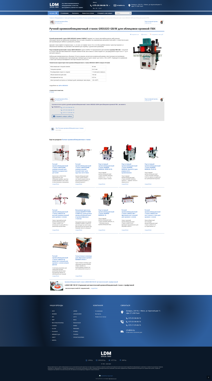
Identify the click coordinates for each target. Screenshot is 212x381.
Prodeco (75, 331)
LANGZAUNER (77, 314)
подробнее (55, 184)
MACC (75, 319)
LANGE (75, 311)
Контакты (75, 13)
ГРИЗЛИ (75, 334)
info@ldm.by (121, 5)
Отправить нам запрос (104, 13)
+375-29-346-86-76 (100, 5)
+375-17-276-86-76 (68, 112)
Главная (51, 18)
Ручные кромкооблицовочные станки (93, 18)
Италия (51, 92)
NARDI (75, 325)
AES (53, 317)
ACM (53, 311)
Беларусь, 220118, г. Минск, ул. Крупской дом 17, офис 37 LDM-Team (146, 5)
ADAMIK (54, 314)
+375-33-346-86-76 (68, 110)
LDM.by (90, 360)
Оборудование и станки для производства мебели (68, 18)
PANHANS (76, 328)
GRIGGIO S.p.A (56, 334)
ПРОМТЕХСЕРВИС (78, 337)
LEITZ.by (113, 360)
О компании (64, 13)
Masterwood (77, 322)
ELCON (54, 328)
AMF (53, 319)
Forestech (55, 331)
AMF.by (124, 360)
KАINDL (54, 340)
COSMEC (54, 325)
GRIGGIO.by (101, 360)
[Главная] (54, 7)
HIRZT (54, 337)
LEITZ (75, 317)
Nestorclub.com (113, 378)
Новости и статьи (88, 13)
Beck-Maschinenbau (58, 322)
